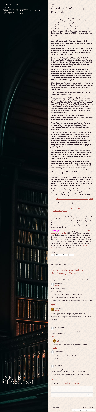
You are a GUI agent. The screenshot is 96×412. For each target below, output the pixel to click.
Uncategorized (70, 264)
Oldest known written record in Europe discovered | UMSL (74, 199)
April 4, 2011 (58, 352)
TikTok (57, 407)
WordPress (91, 407)
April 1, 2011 (57, 285)
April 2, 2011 (58, 329)
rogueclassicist (67, 383)
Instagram (53, 407)
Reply (53, 305)
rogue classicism (18, 380)
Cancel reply (77, 383)
